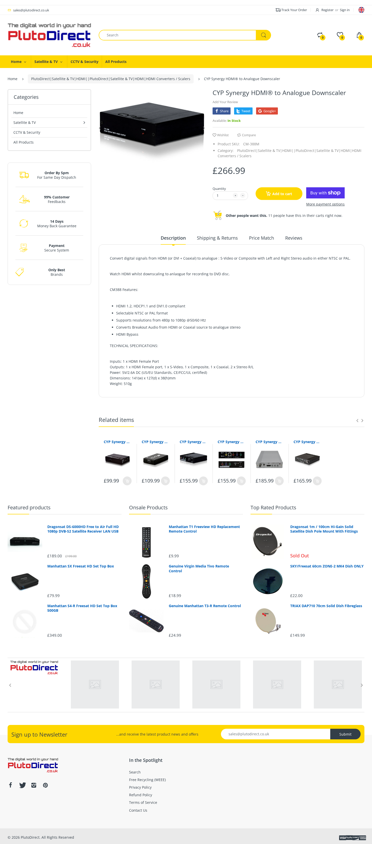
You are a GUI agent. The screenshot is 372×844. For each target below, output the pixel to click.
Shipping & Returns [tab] (217, 238)
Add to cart (282, 193)
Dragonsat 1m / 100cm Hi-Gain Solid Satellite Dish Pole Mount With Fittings (324, 529)
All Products (23, 142)
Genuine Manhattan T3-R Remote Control (205, 606)
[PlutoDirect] (49, 34)
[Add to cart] (127, 480)
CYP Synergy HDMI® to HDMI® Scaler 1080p (156, 441)
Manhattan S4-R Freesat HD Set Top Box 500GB (82, 608)
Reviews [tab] (293, 238)
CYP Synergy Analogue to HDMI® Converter (118, 441)
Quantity (219, 188)
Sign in (345, 10)
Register (327, 10)
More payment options (325, 204)
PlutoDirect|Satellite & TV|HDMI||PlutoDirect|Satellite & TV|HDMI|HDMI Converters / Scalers (110, 78)
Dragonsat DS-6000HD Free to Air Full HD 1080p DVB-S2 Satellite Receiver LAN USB (83, 529)
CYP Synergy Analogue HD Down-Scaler (231, 441)
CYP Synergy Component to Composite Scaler (194, 441)
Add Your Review (225, 102)
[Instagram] (33, 785)
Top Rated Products (273, 507)
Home (12, 78)
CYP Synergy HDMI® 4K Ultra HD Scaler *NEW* (307, 441)
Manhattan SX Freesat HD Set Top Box (80, 566)
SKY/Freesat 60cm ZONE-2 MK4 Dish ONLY (327, 566)
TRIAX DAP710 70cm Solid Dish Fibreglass (326, 606)
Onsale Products (148, 507)
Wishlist (223, 135)
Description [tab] (173, 238)
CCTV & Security (26, 132)
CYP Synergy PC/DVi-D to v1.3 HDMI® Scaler (269, 441)
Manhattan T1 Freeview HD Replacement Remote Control (204, 529)
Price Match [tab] (261, 238)
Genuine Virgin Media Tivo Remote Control (199, 568)
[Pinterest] (45, 785)
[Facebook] (10, 785)
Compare (249, 135)
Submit (345, 734)
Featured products (29, 507)
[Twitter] (22, 785)
